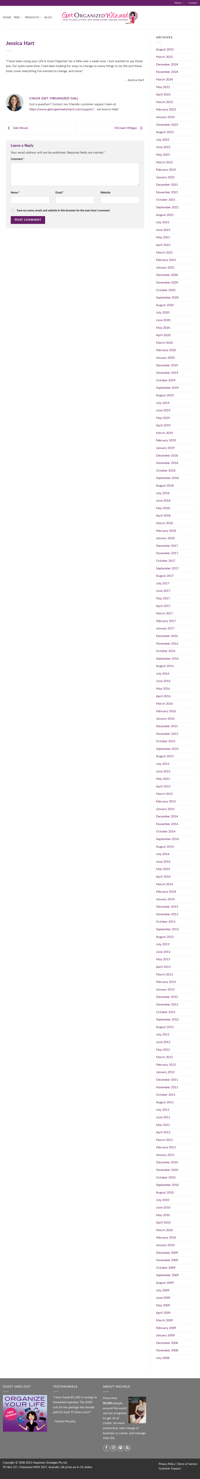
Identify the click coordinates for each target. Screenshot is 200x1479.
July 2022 (162, 139)
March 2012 (164, 1057)
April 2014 (163, 876)
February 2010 (166, 1237)
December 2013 (167, 906)
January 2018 (165, 538)
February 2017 (166, 621)
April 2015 (163, 786)
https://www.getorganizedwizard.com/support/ (61, 109)
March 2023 (164, 102)
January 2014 (165, 899)
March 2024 (164, 79)
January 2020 (165, 357)
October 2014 (165, 831)
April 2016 (163, 696)
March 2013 (164, 974)
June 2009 (163, 1297)
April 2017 (163, 606)
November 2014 (167, 824)
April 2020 (163, 335)
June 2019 (163, 410)
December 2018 (167, 455)
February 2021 (166, 260)
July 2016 (162, 673)
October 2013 (165, 921)
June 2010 (163, 1207)
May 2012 (163, 1049)
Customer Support (170, 1468)
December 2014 (167, 816)
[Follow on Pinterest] (120, 1448)
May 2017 (163, 598)
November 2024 (167, 71)
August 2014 (165, 846)
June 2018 (163, 500)
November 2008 (167, 1350)
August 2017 (165, 575)
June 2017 (163, 590)
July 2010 (162, 1200)
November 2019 (167, 372)
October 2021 (165, 199)
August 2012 (165, 1027)
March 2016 (164, 703)
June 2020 (163, 320)
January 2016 (165, 718)
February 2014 (166, 891)
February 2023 (166, 109)
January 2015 (165, 809)
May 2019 (163, 418)
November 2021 (167, 192)
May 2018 (163, 508)
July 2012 (162, 1034)
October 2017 (165, 560)
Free (17, 17)
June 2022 (163, 147)
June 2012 (163, 1042)
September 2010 (167, 1185)
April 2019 (163, 425)
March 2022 (164, 162)
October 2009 (165, 1267)
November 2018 (167, 463)
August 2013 (165, 936)
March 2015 (164, 793)
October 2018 (165, 470)
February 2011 (166, 1147)
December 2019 (167, 365)
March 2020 (164, 342)
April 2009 (163, 1312)
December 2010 (167, 1162)
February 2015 (166, 801)
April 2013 (163, 966)
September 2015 (167, 748)
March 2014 (164, 884)
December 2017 (167, 545)
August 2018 (165, 485)
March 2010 (164, 1230)
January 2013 (165, 989)
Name (15, 192)
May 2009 (163, 1305)
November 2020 (167, 282)
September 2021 (167, 207)
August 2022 (165, 132)
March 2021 (164, 252)
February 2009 (166, 1328)
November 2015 (167, 733)
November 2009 (167, 1260)
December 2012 (167, 996)
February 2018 (166, 530)
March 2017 (164, 613)
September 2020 (167, 297)
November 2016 (167, 643)
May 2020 (163, 327)
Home (7, 17)
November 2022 (167, 124)
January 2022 (165, 177)
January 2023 (165, 117)
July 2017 (162, 583)
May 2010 (163, 1215)
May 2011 (163, 1124)
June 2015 (163, 771)
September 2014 (167, 839)
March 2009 (164, 1320)
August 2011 (165, 1102)
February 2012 (166, 1064)
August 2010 (165, 1192)
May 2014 (163, 869)
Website (105, 192)
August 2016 (165, 666)
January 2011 (165, 1155)
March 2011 (164, 1139)
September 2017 (167, 568)
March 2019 (164, 433)
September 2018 (167, 478)
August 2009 (165, 1282)
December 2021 (167, 184)
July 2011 (162, 1109)
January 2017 (165, 628)
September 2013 (167, 929)
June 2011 (163, 1117)
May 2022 (163, 154)
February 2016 (166, 711)
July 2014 (162, 854)
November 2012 (167, 1004)
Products (32, 17)
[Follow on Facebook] (106, 1448)
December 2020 (167, 275)
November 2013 (167, 914)
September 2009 (167, 1275)
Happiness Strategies (45, 1462)
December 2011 (167, 1079)
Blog (48, 17)
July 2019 (162, 403)
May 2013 (163, 959)
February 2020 (166, 350)
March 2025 (164, 56)
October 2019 (165, 380)
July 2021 (162, 222)
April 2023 (163, 94)
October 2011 (165, 1094)
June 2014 (163, 861)
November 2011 (167, 1087)
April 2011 (163, 1132)
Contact (192, 3)
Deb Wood (20, 128)
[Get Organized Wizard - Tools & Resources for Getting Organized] (100, 17)
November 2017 (167, 553)
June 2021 (163, 229)
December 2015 (167, 726)
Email (59, 192)
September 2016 (167, 658)
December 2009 (167, 1252)
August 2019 (165, 395)
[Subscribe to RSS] (127, 1448)
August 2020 (165, 305)
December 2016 (167, 636)
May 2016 (163, 688)
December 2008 (167, 1343)
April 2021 (163, 245)
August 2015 (165, 756)
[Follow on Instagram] (113, 1448)
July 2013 (162, 944)
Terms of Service (187, 1464)
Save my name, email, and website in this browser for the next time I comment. (63, 210)
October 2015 (165, 741)
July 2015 (162, 763)
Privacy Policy (167, 1464)
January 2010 (165, 1245)
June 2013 (163, 951)
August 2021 (165, 214)
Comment (17, 159)
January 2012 (165, 1072)
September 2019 (167, 387)
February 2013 (166, 981)
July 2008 (162, 1358)
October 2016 (165, 651)
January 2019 (165, 448)
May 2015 (163, 778)
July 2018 (162, 493)
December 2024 (167, 64)
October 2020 (165, 290)
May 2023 (163, 87)
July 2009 (162, 1290)
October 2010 (165, 1177)
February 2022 (166, 169)
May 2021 (163, 237)
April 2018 (163, 515)
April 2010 (163, 1222)
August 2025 (165, 49)
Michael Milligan (126, 128)
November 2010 (167, 1170)
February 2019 (166, 440)
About (177, 3)
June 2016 (163, 681)
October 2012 (165, 1012)
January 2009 (165, 1335)
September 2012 (167, 1019)
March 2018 (164, 523)
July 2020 (162, 312)
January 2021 (165, 267)
